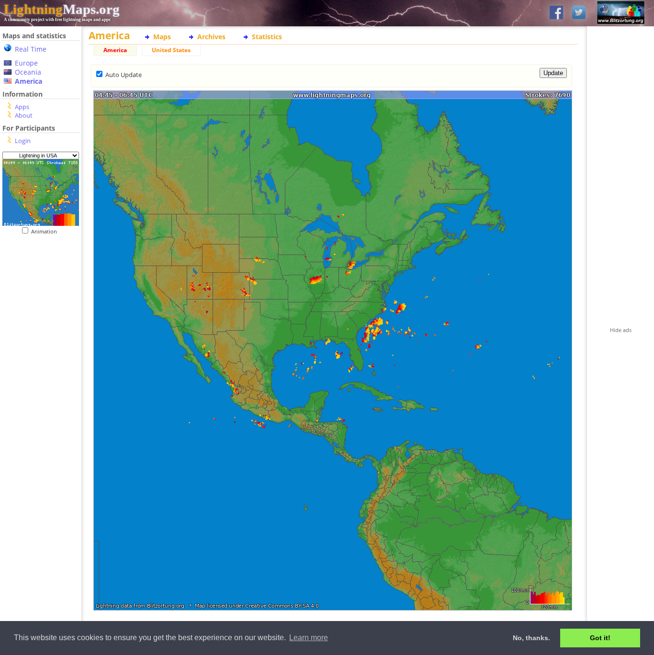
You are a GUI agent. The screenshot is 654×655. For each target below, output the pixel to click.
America (28, 81)
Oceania (28, 72)
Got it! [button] (600, 638)
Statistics (267, 36)
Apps (22, 106)
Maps (162, 36)
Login (23, 140)
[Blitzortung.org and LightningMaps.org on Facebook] (556, 13)
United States (171, 50)
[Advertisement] (37, 293)
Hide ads (620, 329)
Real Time (30, 49)
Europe (26, 62)
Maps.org (62, 9)
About (24, 115)
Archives (211, 36)
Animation (46, 231)
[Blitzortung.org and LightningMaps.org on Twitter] (578, 13)
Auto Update (123, 74)
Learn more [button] (308, 637)
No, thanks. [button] (531, 638)
